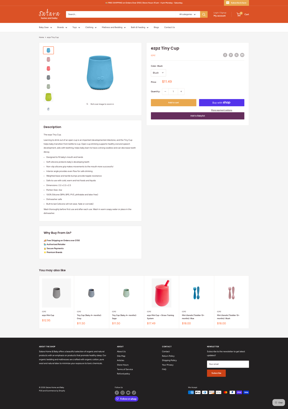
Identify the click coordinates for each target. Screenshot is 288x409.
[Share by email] (242, 55)
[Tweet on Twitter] (236, 55)
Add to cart (173, 102)
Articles (120, 360)
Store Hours (123, 365)
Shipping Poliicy (169, 360)
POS (40, 391)
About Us (121, 351)
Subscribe (216, 373)
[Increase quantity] (181, 91)
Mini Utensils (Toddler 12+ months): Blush (228, 316)
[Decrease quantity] (165, 91)
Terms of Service (125, 369)
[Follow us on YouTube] (128, 393)
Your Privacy (167, 365)
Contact (166, 351)
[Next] (249, 302)
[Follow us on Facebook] (117, 393)
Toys (74, 27)
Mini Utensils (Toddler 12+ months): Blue (193, 316)
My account (220, 16)
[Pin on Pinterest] (231, 55)
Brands (60, 27)
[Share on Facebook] (225, 55)
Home (41, 37)
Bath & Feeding (138, 27)
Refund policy (123, 373)
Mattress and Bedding (112, 27)
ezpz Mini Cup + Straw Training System (160, 316)
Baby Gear (44, 27)
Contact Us (169, 27)
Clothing (89, 27)
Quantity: (155, 91)
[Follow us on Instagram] (122, 393)
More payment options (221, 110)
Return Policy (168, 356)
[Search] (204, 14)
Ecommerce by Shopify (55, 391)
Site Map (121, 356)
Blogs (156, 27)
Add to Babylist (197, 116)
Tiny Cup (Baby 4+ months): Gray (89, 316)
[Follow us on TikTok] (134, 393)
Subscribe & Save (238, 3)
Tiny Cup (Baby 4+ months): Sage (124, 316)
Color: (157, 66)
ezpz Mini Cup (48, 315)
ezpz (153, 55)
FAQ (164, 369)
